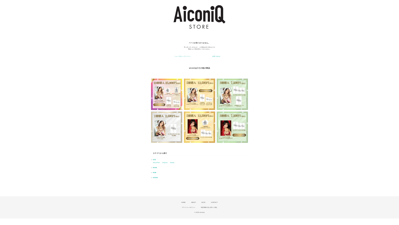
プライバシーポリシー (188, 207)
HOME (183, 202)
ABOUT (193, 202)
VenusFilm (156, 162)
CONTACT (214, 202)
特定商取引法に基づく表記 (209, 207)
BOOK (155, 167)
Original (165, 162)
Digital (172, 162)
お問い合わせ (216, 56)
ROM (154, 172)
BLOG (203, 202)
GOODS (155, 177)
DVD (154, 159)
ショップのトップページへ (183, 56)
